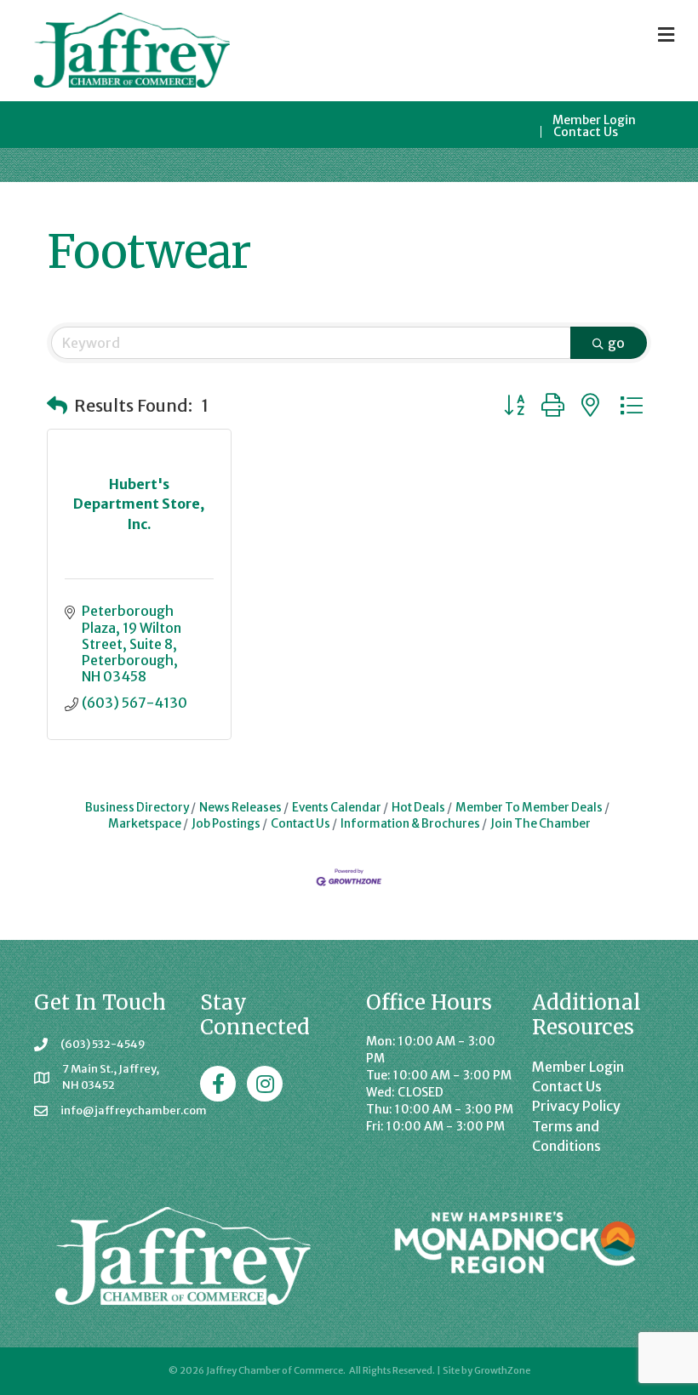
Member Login (594, 120)
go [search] (616, 342)
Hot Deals (418, 807)
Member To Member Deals (529, 807)
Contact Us (585, 132)
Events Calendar (336, 807)
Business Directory (137, 807)
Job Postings (226, 824)
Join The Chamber (540, 824)
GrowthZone (502, 1370)
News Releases (240, 807)
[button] (57, 405)
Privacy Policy (576, 1105)
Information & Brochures (410, 824)
